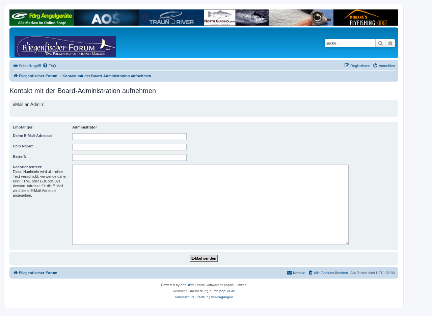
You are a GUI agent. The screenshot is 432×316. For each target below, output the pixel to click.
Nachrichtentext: (28, 167)
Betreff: (19, 156)
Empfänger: (23, 127)
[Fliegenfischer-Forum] (40, 43)
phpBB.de (227, 291)
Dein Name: (23, 146)
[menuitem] (49, 66)
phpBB (186, 285)
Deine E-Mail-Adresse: (32, 136)
